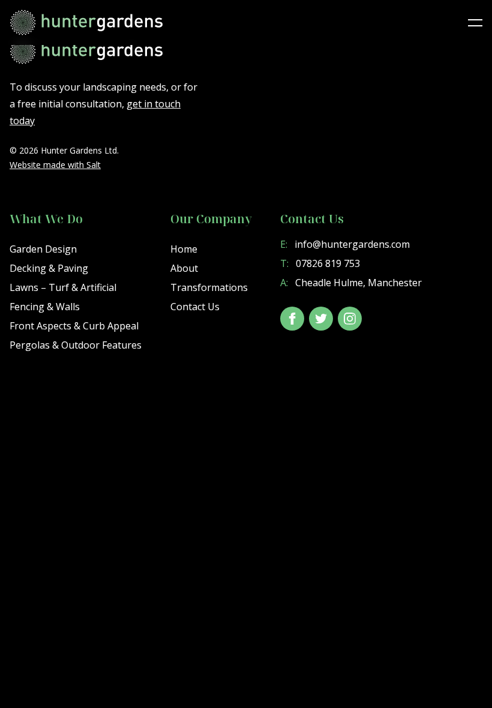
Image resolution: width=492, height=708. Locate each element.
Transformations (209, 287)
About (184, 268)
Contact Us (195, 306)
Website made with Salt (55, 164)
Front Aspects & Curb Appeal (74, 325)
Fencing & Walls (45, 306)
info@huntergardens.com (345, 244)
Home (183, 249)
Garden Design (43, 249)
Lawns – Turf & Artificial (63, 287)
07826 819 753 (320, 263)
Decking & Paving (49, 268)
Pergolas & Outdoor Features (76, 345)
